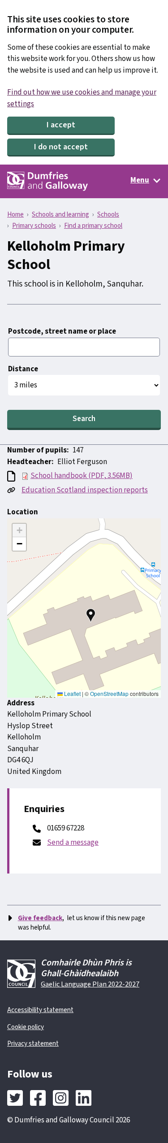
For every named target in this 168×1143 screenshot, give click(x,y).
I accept (61, 124)
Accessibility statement (40, 1010)
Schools (108, 214)
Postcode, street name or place (62, 331)
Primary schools (34, 225)
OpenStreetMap (109, 693)
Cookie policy (25, 1027)
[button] (91, 615)
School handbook (81, 475)
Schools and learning (60, 214)
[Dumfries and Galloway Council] (47, 181)
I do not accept (61, 146)
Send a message (73, 842)
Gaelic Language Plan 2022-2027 (90, 984)
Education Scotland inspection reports (85, 490)
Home (15, 214)
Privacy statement (33, 1043)
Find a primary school (93, 225)
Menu (139, 180)
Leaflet (72, 693)
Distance (23, 369)
